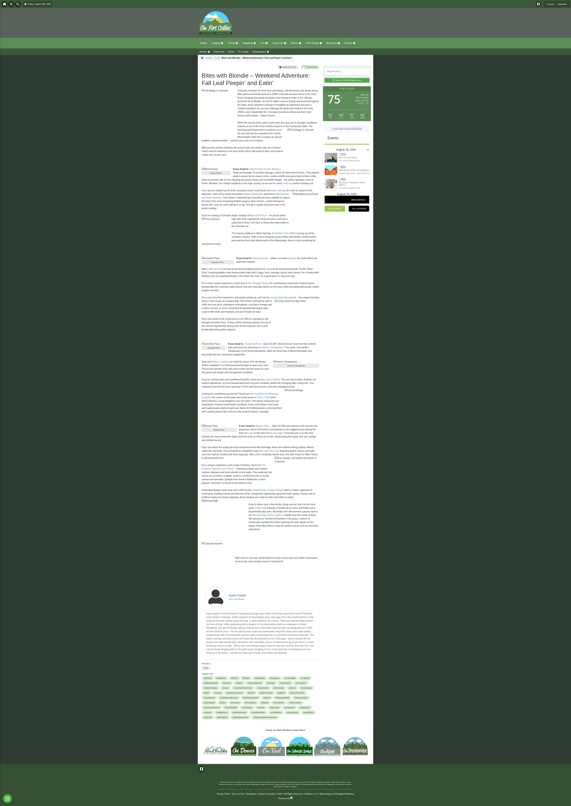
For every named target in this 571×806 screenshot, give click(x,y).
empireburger (306, 688)
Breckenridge (276, 433)
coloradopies (301, 683)
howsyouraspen (301, 698)
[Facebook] (538, 4)
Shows (231, 51)
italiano (223, 703)
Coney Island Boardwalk (283, 297)
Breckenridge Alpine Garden (267, 515)
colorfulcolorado (210, 688)
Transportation (259, 51)
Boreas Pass (262, 426)
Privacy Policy (223, 794)
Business (332, 43)
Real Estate (312, 43)
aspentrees (221, 678)
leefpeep (264, 703)
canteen (239, 683)
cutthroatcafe (278, 688)
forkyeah (217, 693)
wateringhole (222, 717)
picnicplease (289, 708)
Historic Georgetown (272, 347)
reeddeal (207, 712)
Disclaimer (251, 794)
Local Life (277, 43)
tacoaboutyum (292, 712)
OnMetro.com (311, 794)
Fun (263, 43)
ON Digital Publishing (344, 794)
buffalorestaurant (211, 683)
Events (348, 43)
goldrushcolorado (297, 693)
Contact (550, 4)
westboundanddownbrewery (265, 717)
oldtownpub (274, 708)
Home (203, 43)
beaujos (246, 678)
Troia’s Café (262, 397)
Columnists (219, 51)
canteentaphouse (255, 683)
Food (206, 668)
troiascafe (208, 717)
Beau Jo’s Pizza (258, 215)
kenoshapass (250, 703)
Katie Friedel (312, 67)
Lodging (215, 43)
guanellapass (209, 698)
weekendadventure (240, 717)
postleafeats (305, 708)
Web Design (325, 794)
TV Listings (243, 51)
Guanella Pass (253, 344)
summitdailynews (258, 712)
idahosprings (209, 703)
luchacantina (278, 703)
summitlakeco (275, 712)
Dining (231, 43)
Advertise (562, 4)
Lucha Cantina (272, 379)
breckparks (305, 678)
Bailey (293, 258)
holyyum (266, 698)
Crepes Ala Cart (270, 451)
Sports (294, 43)
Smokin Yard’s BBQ (284, 233)
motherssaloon (295, 703)
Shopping (248, 43)
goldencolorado (266, 693)
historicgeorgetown (250, 698)
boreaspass (274, 678)
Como (250, 433)
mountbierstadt (231, 708)
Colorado (270, 683)
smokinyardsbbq (239, 712)
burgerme (227, 683)
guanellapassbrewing (229, 698)
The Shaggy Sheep (258, 283)
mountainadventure (212, 708)
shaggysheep (221, 712)
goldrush (281, 693)
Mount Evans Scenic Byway (264, 169)
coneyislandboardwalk (243, 688)
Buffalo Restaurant (252, 194)
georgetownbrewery (234, 693)
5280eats (207, 678)
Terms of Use (238, 794)
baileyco (234, 678)
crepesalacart (262, 688)
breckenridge (290, 678)
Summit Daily (259, 490)
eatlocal (292, 688)
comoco (225, 688)
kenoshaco (235, 703)
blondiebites (260, 678)
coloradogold (285, 683)
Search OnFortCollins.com (348, 80)
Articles (203, 51)
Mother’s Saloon (220, 361)
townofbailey (308, 712)
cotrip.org (288, 183)
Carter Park (260, 508)
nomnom (260, 708)
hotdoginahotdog (282, 698)
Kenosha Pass (260, 258)
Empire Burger (275, 490)
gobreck (251, 693)
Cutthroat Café (214, 269)
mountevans (247, 708)
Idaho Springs (278, 190)
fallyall (206, 693)
